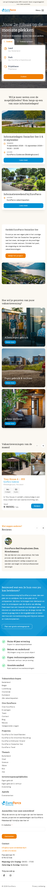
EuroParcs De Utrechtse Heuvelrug (16, 737)
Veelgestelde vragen (10, 726)
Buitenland (6, 756)
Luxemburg (6, 688)
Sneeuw (5, 762)
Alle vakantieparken (10, 698)
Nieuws (5, 722)
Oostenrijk (6, 691)
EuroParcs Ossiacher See (12, 744)
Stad (4, 759)
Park (10, 57)
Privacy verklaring (38, 886)
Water (4, 765)
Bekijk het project (15, 255)
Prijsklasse (13, 66)
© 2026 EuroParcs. (9, 886)
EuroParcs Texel (8, 747)
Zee (3, 772)
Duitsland (6, 695)
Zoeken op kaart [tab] (26, 41)
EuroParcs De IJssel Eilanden (13, 734)
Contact (5, 716)
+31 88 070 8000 (9, 851)
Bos (3, 768)
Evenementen (7, 795)
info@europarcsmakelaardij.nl (14, 847)
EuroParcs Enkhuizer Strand (13, 741)
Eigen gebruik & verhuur (12, 783)
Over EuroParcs (8, 707)
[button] (37, 446)
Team (4, 713)
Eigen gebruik (7, 780)
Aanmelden (9, 836)
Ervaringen (6, 710)
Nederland (6, 682)
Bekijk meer (10, 342)
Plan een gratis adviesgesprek (17, 626)
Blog (3, 719)
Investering (6, 787)
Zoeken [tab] (9, 41)
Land (10, 48)
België (4, 685)
